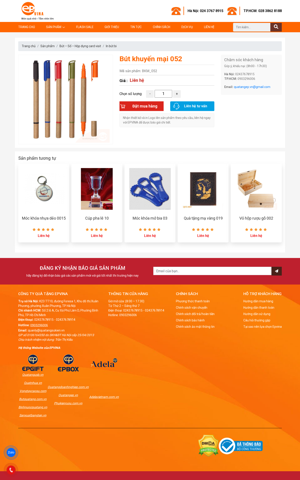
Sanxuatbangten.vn (32, 415)
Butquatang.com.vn (33, 399)
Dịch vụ (187, 27)
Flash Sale (85, 27)
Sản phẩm (53, 27)
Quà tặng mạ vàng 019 (203, 218)
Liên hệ (209, 27)
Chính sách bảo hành (190, 320)
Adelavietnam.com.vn (104, 397)
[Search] (276, 27)
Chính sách (161, 27)
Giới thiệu (112, 27)
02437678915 (44, 319)
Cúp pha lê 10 (97, 218)
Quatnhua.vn (33, 383)
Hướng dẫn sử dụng (256, 314)
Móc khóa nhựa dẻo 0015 (44, 218)
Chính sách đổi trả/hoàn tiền (195, 314)
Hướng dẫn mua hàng (258, 301)
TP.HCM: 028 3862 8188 (263, 11)
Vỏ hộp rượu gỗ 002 (256, 218)
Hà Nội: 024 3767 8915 (205, 11)
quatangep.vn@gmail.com (252, 87)
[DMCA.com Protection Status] (208, 446)
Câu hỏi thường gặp (256, 320)
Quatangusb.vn (32, 374)
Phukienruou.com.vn (68, 403)
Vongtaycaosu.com (33, 391)
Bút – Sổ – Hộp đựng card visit (80, 46)
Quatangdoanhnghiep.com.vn (68, 387)
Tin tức (136, 27)
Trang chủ (26, 27)
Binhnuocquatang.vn (32, 407)
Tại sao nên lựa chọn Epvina (262, 326)
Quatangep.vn (68, 395)
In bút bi (111, 46)
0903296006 (39, 325)
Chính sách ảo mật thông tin (195, 326)
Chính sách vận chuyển (191, 307)
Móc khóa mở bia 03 (150, 218)
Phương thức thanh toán (193, 301)
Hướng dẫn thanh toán (258, 307)
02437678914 (65, 319)
